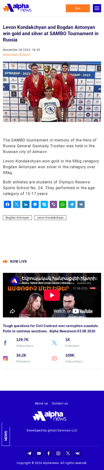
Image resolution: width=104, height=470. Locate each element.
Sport (26, 54)
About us (41, 403)
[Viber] (53, 204)
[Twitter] (16, 204)
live (78, 8)
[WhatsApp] (62, 204)
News (6, 436)
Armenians (11, 54)
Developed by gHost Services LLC (52, 430)
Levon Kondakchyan (50, 217)
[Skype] (44, 204)
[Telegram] (71, 204)
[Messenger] (35, 204)
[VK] (81, 204)
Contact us (60, 403)
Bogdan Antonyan (17, 217)
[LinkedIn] (25, 204)
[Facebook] (7, 204)
